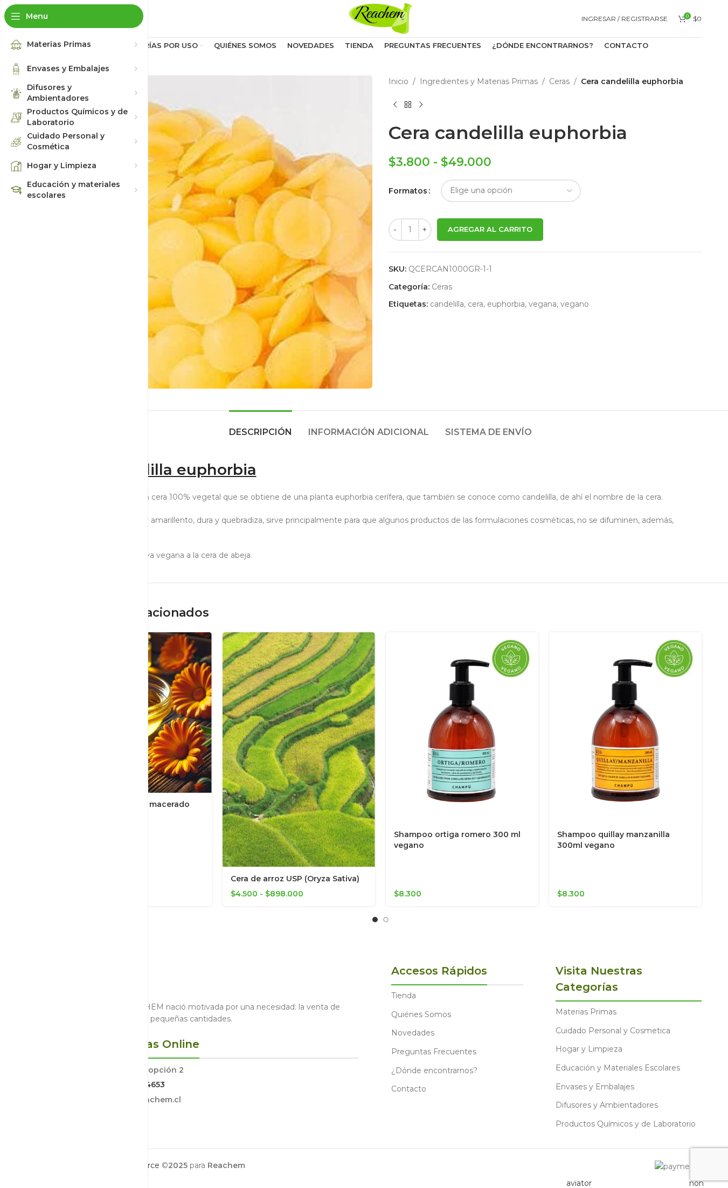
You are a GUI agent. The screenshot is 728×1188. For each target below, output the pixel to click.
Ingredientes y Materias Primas (479, 81)
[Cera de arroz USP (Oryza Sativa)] (299, 749)
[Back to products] (407, 104)
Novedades (412, 1033)
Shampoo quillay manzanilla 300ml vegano (613, 840)
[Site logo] (380, 18)
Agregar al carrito (490, 229)
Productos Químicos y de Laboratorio (626, 1124)
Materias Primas (586, 1012)
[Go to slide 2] (386, 919)
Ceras (559, 81)
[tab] (260, 426)
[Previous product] (395, 104)
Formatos (408, 191)
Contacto (408, 1089)
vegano (574, 304)
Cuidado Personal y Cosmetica (613, 1030)
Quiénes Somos (421, 1014)
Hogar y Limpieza (589, 1049)
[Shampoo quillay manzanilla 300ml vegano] (625, 727)
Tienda (403, 995)
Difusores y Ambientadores (607, 1105)
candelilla (447, 304)
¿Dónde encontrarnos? (434, 1070)
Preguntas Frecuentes (433, 1051)
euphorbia (506, 304)
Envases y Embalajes (595, 1087)
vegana (543, 304)
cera (475, 304)
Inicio (398, 81)
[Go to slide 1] (375, 919)
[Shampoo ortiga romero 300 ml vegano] (462, 727)
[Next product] (420, 104)
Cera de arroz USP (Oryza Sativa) (295, 878)
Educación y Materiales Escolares (618, 1068)
